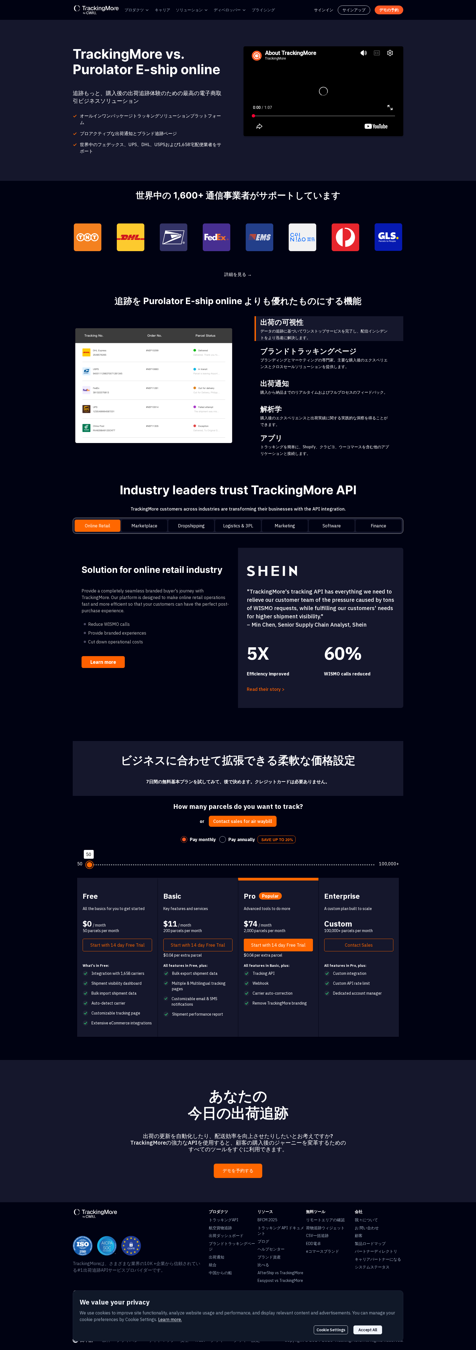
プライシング (263, 9)
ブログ (263, 1241)
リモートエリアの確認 (325, 1219)
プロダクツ (134, 9)
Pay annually (241, 839)
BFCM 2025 (267, 1219)
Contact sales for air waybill (242, 821)
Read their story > (266, 689)
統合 (213, 1264)
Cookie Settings (331, 1329)
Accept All (367, 1329)
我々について (366, 1219)
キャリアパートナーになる (378, 1259)
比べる (263, 1264)
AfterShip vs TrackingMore (280, 1272)
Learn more (103, 662)
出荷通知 (216, 1257)
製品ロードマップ (370, 1243)
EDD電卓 (313, 1243)
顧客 (359, 1235)
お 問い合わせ (367, 1227)
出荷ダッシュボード (226, 1235)
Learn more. (170, 1319)
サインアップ (354, 9)
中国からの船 (220, 1272)
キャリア (162, 9)
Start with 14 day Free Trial (117, 945)
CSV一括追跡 (317, 1235)
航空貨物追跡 (220, 1227)
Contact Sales (359, 945)
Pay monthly (203, 839)
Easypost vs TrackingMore (280, 1280)
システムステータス (372, 1267)
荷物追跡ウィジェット (325, 1227)
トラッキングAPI (223, 1219)
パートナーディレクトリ (376, 1251)
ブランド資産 (269, 1257)
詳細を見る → (238, 274)
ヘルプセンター (271, 1249)
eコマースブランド (322, 1251)
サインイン (323, 9)
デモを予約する (238, 1171)
